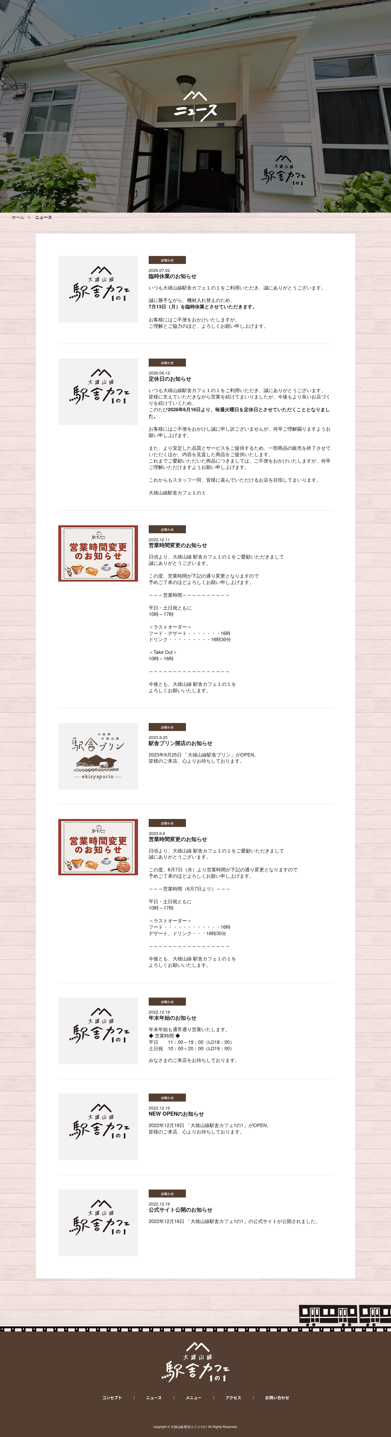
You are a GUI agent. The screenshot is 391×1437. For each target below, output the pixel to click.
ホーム (18, 217)
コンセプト (112, 1397)
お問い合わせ (277, 1397)
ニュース (154, 1397)
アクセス (233, 1397)
